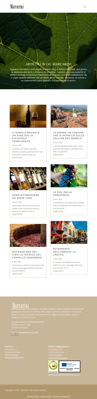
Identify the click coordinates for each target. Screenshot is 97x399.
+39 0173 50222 (12, 355)
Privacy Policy (33, 396)
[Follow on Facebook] (12, 334)
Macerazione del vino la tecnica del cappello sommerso (27, 255)
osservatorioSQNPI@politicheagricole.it (63, 374)
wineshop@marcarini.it (57, 358)
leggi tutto (17, 157)
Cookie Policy (45, 396)
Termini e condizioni (61, 396)
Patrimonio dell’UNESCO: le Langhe (64, 252)
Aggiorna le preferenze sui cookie (24, 332)
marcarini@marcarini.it (14, 357)
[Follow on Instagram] (16, 334)
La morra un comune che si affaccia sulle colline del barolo (68, 135)
